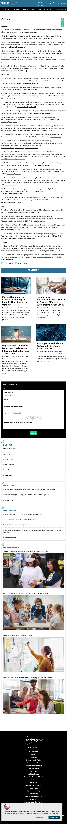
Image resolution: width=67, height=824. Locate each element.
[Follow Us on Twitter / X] (56, 3)
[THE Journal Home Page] (10, 3)
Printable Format (22, 263)
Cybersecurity (7, 454)
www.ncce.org (21, 159)
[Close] (60, 805)
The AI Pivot (33, 799)
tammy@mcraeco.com (42, 165)
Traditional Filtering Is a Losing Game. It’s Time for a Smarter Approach (26, 495)
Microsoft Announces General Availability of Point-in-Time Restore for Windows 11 (15, 300)
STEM (40, 9)
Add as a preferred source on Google (42, 4)
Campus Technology (33, 763)
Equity (49, 9)
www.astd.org (48, 38)
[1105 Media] (33, 747)
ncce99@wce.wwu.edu (8, 159)
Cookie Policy (55, 813)
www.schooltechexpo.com (13, 194)
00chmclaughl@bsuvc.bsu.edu (11, 202)
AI (44, 9)
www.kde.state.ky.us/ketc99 (26, 107)
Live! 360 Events (33, 768)
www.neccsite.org (7, 259)
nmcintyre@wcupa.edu (9, 122)
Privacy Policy (18, 413)
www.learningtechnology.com (40, 113)
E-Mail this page (8, 263)
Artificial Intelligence (9, 449)
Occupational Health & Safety (33, 777)
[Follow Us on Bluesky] (50, 3)
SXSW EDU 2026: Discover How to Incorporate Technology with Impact (26, 551)
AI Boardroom (33, 752)
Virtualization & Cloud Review (33, 802)
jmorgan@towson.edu (52, 251)
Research (33, 9)
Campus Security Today (33, 760)
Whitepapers (10, 510)
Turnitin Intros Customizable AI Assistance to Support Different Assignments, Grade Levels (51, 300)
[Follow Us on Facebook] (53, 3)
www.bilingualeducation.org (14, 47)
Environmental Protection (33, 766)
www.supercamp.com (30, 89)
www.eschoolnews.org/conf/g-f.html (22, 238)
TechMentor (34, 794)
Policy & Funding (8, 465)
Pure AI (33, 780)
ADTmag (33, 754)
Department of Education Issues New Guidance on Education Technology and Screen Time (15, 349)
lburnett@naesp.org (14, 174)
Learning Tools (8, 459)
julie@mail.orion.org (8, 148)
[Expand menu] (64, 4)
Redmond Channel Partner (33, 785)
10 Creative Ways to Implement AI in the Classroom (19, 519)
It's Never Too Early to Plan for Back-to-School (18, 636)
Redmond (33, 782)
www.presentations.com (30, 32)
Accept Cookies (54, 817)
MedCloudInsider (33, 774)
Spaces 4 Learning (33, 791)
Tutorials (16, 9)
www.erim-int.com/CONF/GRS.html (26, 83)
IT (53, 9)
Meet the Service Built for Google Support (16, 525)
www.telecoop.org (38, 221)
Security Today (33, 788)
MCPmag (33, 771)
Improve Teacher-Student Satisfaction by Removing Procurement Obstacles (27, 678)
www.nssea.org (57, 53)
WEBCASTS (8, 485)
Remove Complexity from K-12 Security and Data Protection (22, 514)
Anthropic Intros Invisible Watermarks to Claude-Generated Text (50, 346)
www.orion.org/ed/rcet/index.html (26, 148)
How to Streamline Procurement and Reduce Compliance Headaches (25, 593)
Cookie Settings (39, 817)
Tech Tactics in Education (33, 796)
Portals (7, 444)
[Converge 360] (33, 740)
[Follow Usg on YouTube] (58, 3)
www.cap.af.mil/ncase (31, 212)
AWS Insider (33, 757)
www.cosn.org (22, 71)
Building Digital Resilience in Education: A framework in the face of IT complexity (29, 489)
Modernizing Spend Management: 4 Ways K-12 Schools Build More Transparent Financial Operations (32, 531)
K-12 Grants (25, 9)
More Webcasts (8, 500)
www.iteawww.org (11, 185)
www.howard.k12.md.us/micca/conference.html (36, 130)
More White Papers (9, 538)
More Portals (7, 475)
